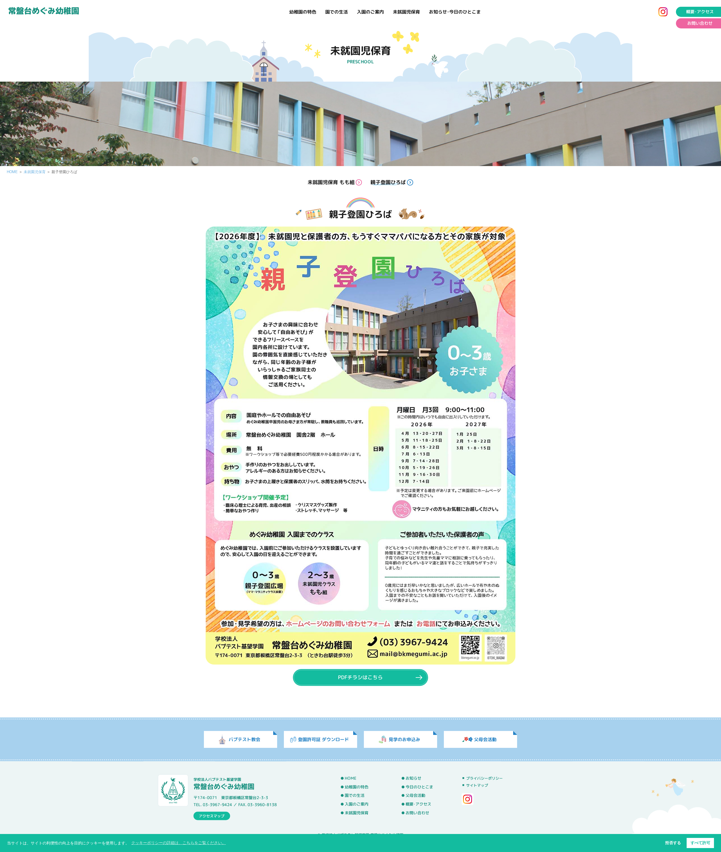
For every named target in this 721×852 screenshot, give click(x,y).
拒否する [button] (673, 842)
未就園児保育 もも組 (331, 182)
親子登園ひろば (388, 182)
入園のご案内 (370, 12)
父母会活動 (415, 796)
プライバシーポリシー (484, 778)
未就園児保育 (406, 12)
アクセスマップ (211, 815)
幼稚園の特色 (302, 12)
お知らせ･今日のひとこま (455, 12)
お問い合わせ (700, 23)
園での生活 (336, 12)
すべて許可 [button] (700, 842)
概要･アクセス (700, 12)
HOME (12, 171)
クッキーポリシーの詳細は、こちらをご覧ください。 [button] (178, 842)
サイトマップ (477, 785)
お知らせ (413, 778)
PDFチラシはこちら (360, 677)
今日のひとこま (419, 787)
